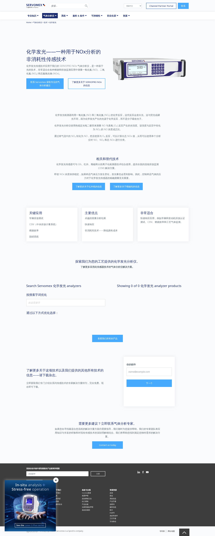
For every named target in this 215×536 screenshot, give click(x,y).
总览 (111, 493)
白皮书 (112, 513)
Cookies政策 (86, 493)
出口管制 (85, 501)
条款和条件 (114, 516)
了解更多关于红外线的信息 (88, 186)
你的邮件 (131, 364)
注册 (98, 473)
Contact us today (107, 445)
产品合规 (85, 504)
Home (28, 22)
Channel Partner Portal (161, 5)
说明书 (112, 504)
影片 (111, 510)
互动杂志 (113, 521)
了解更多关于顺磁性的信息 (126, 186)
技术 (45, 22)
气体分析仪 (37, 22)
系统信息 (113, 498)
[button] (86, 5)
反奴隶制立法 (87, 498)
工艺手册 (113, 518)
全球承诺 (57, 498)
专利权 (56, 501)
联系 (183, 5)
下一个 (149, 383)
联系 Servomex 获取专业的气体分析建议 (45, 84)
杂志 (111, 495)
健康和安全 (58, 504)
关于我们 (57, 493)
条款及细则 (86, 510)
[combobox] (65, 302)
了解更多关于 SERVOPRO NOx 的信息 (87, 84)
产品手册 (113, 501)
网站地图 (171, 531)
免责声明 (85, 495)
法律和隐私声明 (87, 507)
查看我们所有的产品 (107, 338)
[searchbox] (65, 303)
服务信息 (113, 507)
